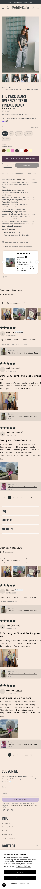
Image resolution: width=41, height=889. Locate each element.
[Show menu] (3, 7)
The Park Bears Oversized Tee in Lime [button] (22, 353)
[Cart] (37, 7)
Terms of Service (30, 805)
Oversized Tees (23, 179)
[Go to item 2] (19, 314)
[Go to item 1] (6, 314)
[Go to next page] (36, 497)
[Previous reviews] (3, 262)
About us (7, 529)
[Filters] (2, 303)
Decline (20, 878)
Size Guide (6, 831)
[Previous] (3, 2)
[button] (7, 108)
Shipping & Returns (9, 827)
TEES (9, 88)
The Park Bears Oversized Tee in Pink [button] (22, 487)
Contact (8, 845)
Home (3, 88)
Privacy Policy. (23, 866)
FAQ (4, 511)
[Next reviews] (37, 262)
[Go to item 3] (31, 314)
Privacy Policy (14, 805)
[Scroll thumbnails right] (38, 314)
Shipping (6, 114)
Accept (20, 872)
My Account (6, 823)
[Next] (38, 2)
